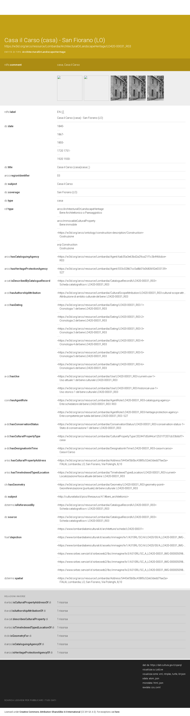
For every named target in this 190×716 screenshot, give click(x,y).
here (117, 712)
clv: (14, 484)
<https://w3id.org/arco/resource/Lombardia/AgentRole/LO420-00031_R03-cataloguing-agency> (113, 402)
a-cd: (22, 292)
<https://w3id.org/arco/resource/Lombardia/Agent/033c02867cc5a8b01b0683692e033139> (112, 270)
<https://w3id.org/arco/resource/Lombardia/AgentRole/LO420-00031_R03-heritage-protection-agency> (117, 414)
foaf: (13, 537)
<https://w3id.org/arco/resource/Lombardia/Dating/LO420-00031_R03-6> (100, 366)
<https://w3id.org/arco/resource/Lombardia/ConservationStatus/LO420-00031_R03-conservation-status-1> (121, 426)
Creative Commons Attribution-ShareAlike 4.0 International (49, 712)
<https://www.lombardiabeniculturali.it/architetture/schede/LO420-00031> (100, 528)
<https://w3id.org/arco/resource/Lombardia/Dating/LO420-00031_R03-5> (100, 354)
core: (15, 400)
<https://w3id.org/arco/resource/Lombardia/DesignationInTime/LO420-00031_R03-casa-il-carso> (115, 450)
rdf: (8, 208)
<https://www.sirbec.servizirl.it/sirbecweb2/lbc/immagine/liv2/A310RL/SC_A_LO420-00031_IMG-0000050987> (121, 569)
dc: (8, 126)
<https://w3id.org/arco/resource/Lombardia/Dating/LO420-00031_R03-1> (100, 306)
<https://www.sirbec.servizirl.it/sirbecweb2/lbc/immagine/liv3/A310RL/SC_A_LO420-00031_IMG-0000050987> (121, 553)
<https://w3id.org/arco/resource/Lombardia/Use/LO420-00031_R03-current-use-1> (106, 378)
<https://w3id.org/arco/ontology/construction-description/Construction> (100, 234)
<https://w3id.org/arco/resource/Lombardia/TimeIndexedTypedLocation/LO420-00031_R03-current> (116, 474)
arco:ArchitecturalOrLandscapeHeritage (80, 210)
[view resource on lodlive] (184, 24)
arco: (17, 175)
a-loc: (25, 460)
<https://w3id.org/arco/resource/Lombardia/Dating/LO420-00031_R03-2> (100, 318)
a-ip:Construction (67, 246)
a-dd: (21, 424)
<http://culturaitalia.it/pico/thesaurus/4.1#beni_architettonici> (93, 496)
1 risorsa (62, 602)
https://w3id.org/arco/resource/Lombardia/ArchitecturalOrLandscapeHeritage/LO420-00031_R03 (67, 46)
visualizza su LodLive (152, 669)
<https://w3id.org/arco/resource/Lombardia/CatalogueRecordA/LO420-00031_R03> (107, 282)
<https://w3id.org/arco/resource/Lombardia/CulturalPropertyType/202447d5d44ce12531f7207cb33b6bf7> (120, 438)
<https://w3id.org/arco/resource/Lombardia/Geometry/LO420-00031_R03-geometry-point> (111, 486)
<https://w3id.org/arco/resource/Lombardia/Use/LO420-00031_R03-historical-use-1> (107, 390)
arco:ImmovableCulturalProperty (76, 222)
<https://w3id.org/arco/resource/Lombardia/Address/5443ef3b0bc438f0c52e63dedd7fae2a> (112, 462)
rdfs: (13, 64)
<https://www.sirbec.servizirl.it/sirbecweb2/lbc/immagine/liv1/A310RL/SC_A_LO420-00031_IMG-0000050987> (121, 561)
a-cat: (27, 280)
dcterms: (19, 505)
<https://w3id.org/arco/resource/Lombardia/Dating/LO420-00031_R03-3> (100, 330)
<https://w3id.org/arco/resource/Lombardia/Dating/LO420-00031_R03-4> (100, 342)
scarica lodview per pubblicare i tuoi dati (30, 700)
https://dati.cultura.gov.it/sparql (166, 665)
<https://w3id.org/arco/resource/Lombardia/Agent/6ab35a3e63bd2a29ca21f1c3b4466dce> (111, 258)
